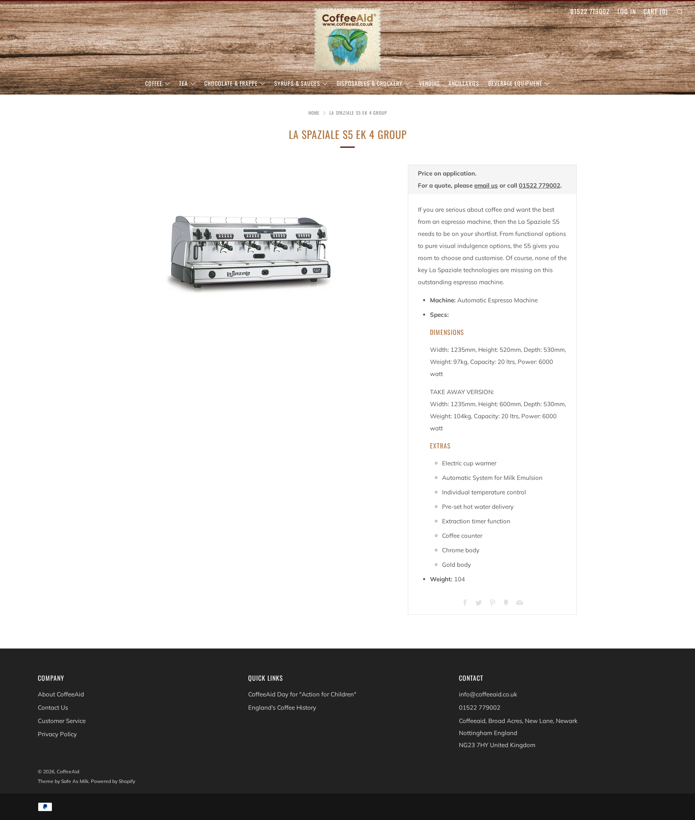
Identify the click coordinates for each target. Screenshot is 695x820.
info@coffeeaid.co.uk (488, 694)
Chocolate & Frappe (231, 83)
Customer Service (62, 721)
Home (314, 112)
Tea (183, 83)
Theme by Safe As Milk (63, 781)
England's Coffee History (282, 707)
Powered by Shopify (113, 781)
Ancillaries (463, 83)
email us (486, 185)
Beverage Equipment (515, 83)
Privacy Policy (57, 734)
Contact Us (53, 707)
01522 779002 (590, 11)
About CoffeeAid (61, 694)
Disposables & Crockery (370, 83)
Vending (429, 83)
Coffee (153, 83)
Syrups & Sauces (297, 83)
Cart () (656, 11)
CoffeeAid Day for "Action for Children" (302, 694)
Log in (626, 11)
